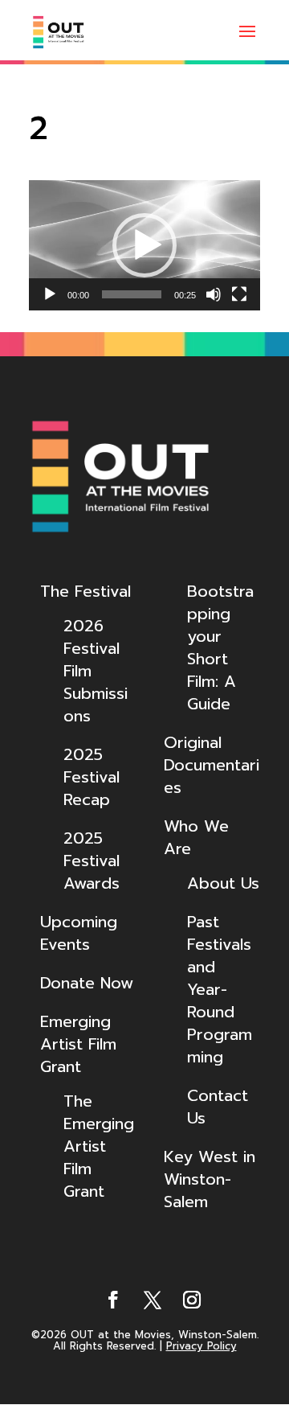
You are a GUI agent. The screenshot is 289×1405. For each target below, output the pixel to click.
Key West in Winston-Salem (209, 1179)
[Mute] (214, 294)
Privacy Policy (201, 1346)
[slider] (131, 294)
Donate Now (86, 983)
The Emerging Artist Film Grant (98, 1146)
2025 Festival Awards (91, 860)
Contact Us (217, 1106)
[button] (144, 245)
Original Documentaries (211, 764)
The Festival (85, 591)
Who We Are (196, 837)
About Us (223, 883)
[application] (144, 245)
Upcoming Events (78, 933)
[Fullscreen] (239, 294)
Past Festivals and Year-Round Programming (219, 989)
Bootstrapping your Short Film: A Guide (220, 647)
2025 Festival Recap (91, 776)
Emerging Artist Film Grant (78, 1043)
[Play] (50, 294)
